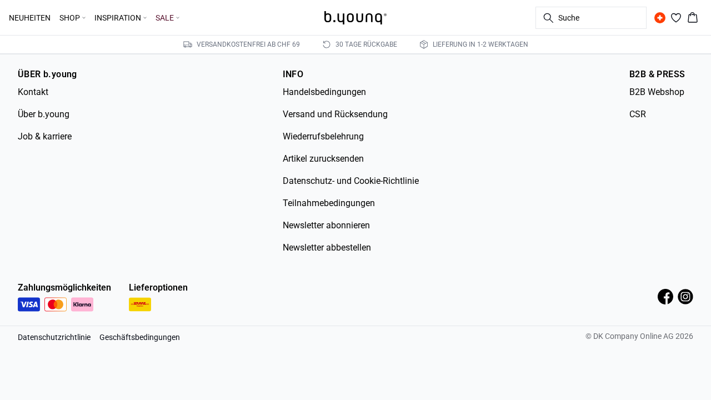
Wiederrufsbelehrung (323, 136)
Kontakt (33, 92)
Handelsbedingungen (324, 92)
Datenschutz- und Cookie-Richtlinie (351, 181)
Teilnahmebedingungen (329, 203)
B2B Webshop (656, 92)
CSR (637, 114)
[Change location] (660, 18)
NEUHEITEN (30, 17)
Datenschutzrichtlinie (54, 337)
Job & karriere (45, 136)
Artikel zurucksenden (323, 158)
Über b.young (43, 114)
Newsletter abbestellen (327, 247)
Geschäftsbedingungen (139, 337)
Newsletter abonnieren (326, 225)
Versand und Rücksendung (335, 114)
